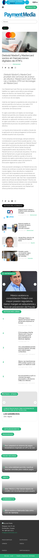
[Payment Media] (20, 12)
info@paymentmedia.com (9, 532)
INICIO (5, 28)
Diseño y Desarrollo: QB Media (26, 556)
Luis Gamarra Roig (11, 414)
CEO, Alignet (7, 416)
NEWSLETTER (31, 7)
